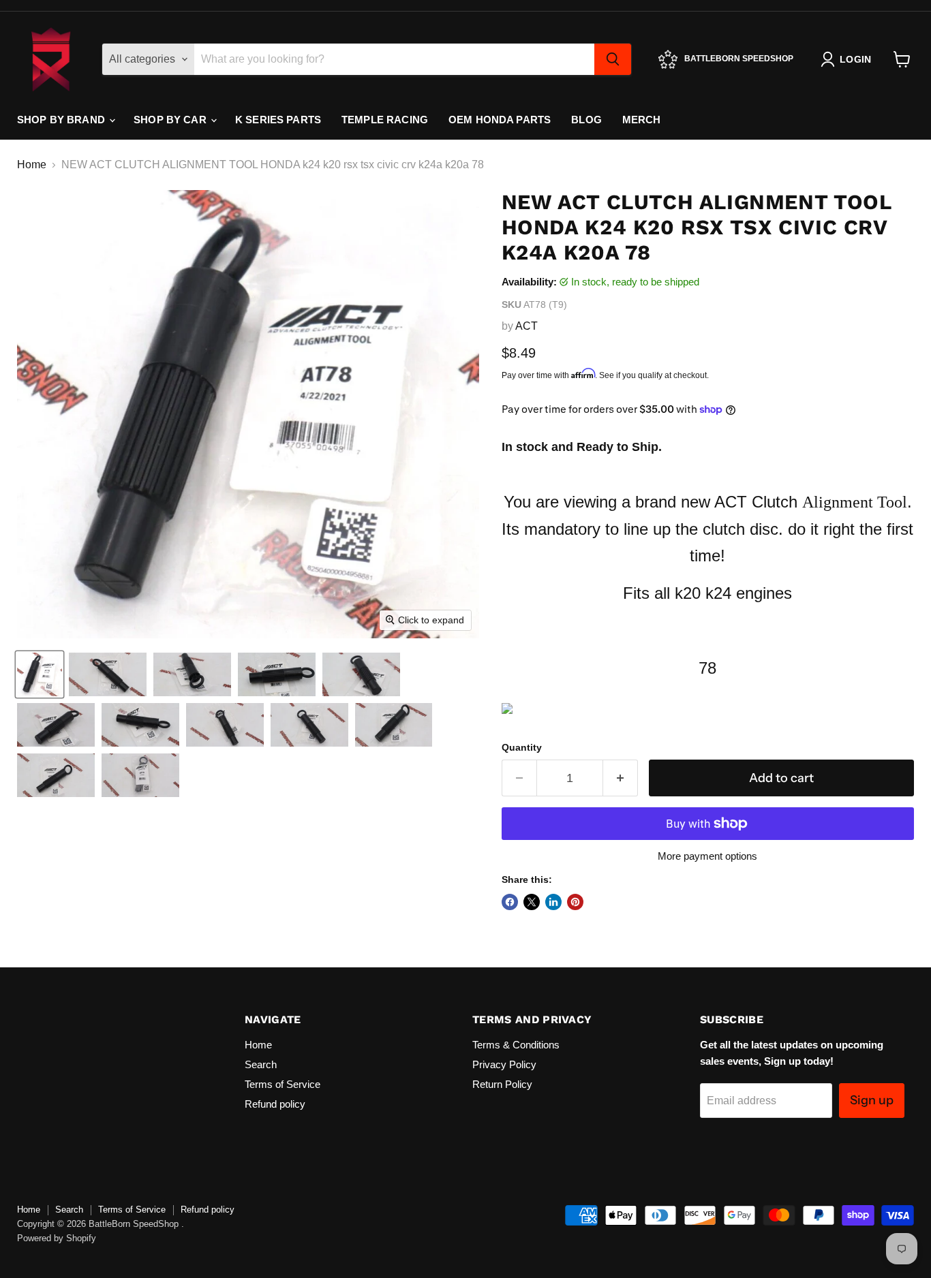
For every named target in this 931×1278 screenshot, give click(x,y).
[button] (39, 674)
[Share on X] (531, 902)
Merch (641, 119)
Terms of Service (282, 1084)
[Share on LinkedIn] (553, 902)
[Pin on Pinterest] (575, 902)
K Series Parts (278, 119)
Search (261, 1064)
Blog (586, 119)
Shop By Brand (62, 119)
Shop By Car (171, 119)
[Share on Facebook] (510, 902)
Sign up (872, 1100)
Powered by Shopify (56, 1238)
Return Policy (502, 1084)
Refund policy (275, 1104)
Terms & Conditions (516, 1044)
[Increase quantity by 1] (620, 778)
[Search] (612, 59)
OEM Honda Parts (499, 119)
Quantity (522, 747)
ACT (526, 326)
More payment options (707, 856)
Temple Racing (384, 119)
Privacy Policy (504, 1064)
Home (31, 164)
